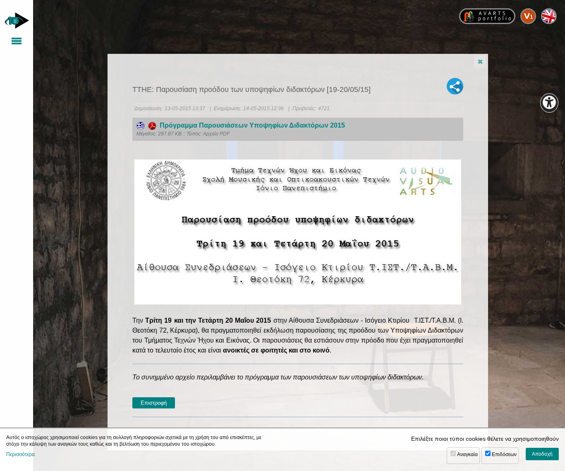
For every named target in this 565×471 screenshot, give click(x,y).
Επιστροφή (154, 403)
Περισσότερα (20, 454)
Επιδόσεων (504, 454)
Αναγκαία (467, 454)
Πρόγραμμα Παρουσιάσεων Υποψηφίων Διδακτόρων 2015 (250, 125)
